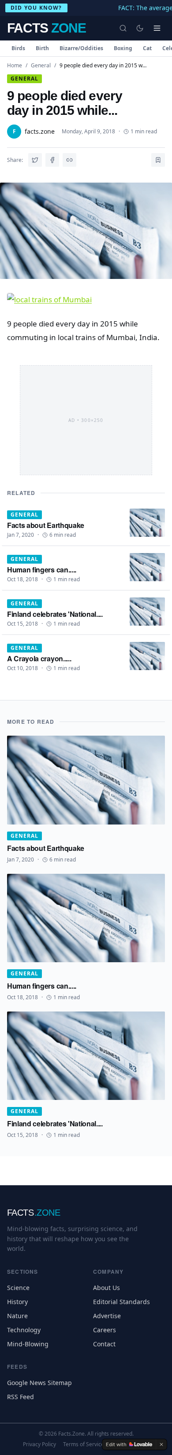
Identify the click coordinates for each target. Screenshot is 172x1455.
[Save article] (158, 160)
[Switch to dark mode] (139, 28)
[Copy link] (69, 160)
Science (18, 1287)
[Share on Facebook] (52, 160)
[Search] (123, 28)
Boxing (123, 48)
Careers (104, 1330)
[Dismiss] (161, 1444)
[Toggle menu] (157, 28)
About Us (106, 1287)
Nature (17, 1316)
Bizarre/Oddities (81, 48)
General (41, 65)
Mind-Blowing (28, 1344)
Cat (147, 48)
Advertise (107, 1316)
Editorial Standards (121, 1301)
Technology (24, 1330)
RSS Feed (20, 1397)
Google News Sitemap (39, 1382)
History (17, 1301)
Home (14, 65)
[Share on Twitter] (35, 160)
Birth (42, 48)
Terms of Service (83, 1444)
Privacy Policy (39, 1444)
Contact (104, 1344)
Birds (18, 48)
